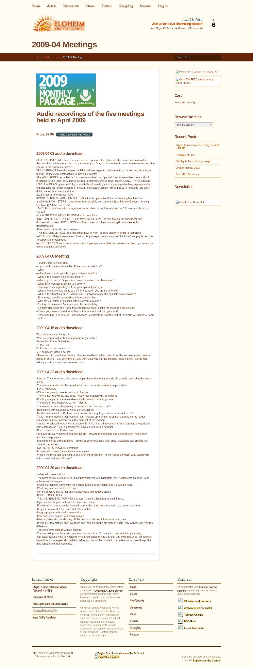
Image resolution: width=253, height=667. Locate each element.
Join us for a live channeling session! (177, 24)
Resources (71, 6)
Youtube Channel (193, 614)
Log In (162, 6)
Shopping (126, 6)
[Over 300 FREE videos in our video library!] (198, 82)
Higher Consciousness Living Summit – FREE (197, 147)
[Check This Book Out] (190, 202)
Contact (145, 6)
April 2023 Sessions (187, 174)
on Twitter (198, 607)
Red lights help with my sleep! (193, 161)
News (90, 6)
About (51, 6)
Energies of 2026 (185, 154)
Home (36, 6)
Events (107, 6)
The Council (137, 600)
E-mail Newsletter (194, 628)
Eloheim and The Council (46, 57)
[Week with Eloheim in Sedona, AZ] (197, 72)
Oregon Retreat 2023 (188, 167)
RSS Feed (190, 621)
